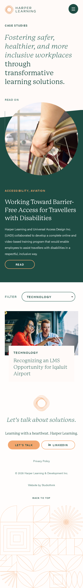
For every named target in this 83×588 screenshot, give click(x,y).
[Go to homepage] (20, 9)
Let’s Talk (24, 445)
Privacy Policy (41, 461)
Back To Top (41, 498)
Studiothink (48, 485)
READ (20, 264)
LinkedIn (60, 445)
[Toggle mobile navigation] (73, 9)
